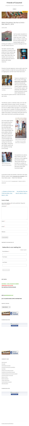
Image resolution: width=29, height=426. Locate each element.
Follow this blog (14, 325)
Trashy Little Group (5, 380)
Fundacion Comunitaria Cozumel (8, 372)
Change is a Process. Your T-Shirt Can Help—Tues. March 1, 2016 (8, 193)
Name (3, 221)
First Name (4, 256)
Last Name (4, 262)
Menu (14, 8)
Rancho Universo (5, 378)
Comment (4, 206)
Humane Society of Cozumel (7, 375)
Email (3, 226)
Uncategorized (14, 181)
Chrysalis (3, 364)
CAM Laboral (4, 362)
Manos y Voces (5, 377)
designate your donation (18, 176)
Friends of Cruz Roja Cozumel (7, 370)
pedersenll (4, 182)
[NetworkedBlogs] (14, 324)
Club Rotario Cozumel (6, 365)
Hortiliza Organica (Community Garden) (9, 373)
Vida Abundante (5, 383)
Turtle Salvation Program (7, 382)
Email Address (5, 251)
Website (3, 231)
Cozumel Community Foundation (8, 367)
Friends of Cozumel (14, 3)
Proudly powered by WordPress (7, 423)
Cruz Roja (3, 368)
